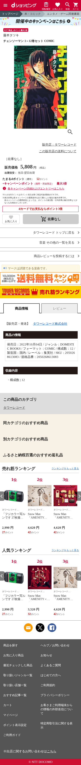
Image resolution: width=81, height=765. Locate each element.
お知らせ (46, 655)
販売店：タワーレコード (59, 144)
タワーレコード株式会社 (50, 323)
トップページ (10, 13)
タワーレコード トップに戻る (53, 232)
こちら (51, 751)
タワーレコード (14, 407)
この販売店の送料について (57, 151)
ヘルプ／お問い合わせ (55, 645)
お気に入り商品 (13, 655)
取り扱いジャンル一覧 (17, 675)
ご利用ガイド (12, 735)
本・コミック (33, 13)
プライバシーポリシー (55, 695)
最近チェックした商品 (17, 665)
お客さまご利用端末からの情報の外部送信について (56, 709)
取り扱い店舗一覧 (15, 685)
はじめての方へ (50, 675)
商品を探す (10, 645)
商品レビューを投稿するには (54, 256)
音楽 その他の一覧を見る (56, 242)
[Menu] (5, 5)
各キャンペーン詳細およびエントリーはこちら (36, 188)
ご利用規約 (47, 685)
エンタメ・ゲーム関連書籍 (63, 13)
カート (7, 705)
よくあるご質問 (50, 665)
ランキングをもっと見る (65, 468)
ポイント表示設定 (15, 725)
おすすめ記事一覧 (15, 695)
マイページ (10, 715)
